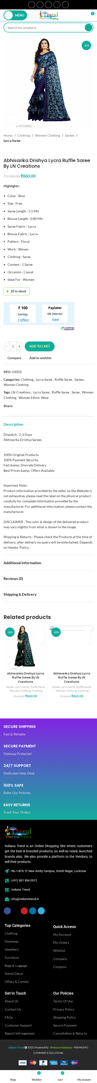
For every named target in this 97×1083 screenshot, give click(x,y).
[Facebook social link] (31, 4)
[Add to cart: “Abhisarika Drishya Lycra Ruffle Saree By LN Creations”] (41, 640)
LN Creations (21, 392)
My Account (62, 934)
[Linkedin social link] (57, 4)
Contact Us (13, 1009)
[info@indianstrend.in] (7, 899)
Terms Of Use (63, 1001)
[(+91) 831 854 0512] (7, 880)
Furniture (12, 958)
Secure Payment (65, 1025)
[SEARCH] (88, 27)
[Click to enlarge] (12, 119)
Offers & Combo (17, 982)
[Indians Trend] (7, 890)
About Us (11, 1001)
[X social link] (40, 4)
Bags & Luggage (16, 966)
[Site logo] (48, 15)
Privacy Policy (63, 1009)
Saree (76, 392)
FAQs (9, 1017)
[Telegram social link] (65, 4)
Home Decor (14, 974)
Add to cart (39, 346)
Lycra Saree (12, 141)
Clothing (23, 135)
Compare (60, 959)
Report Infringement (20, 1033)
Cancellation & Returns (70, 1033)
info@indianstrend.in (25, 899)
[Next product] (15, 150)
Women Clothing (47, 135)
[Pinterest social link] (48, 4)
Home (8, 135)
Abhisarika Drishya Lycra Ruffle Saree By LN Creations (25, 677)
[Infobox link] (20, 730)
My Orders (61, 942)
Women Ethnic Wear (34, 398)
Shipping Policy (64, 1017)
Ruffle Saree (63, 379)
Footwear (12, 941)
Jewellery (12, 949)
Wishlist (59, 950)
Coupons (59, 967)
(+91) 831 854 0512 (24, 880)
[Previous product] (6, 150)
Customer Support (18, 1025)
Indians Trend (20, 889)
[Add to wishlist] (41, 632)
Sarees (69, 135)
